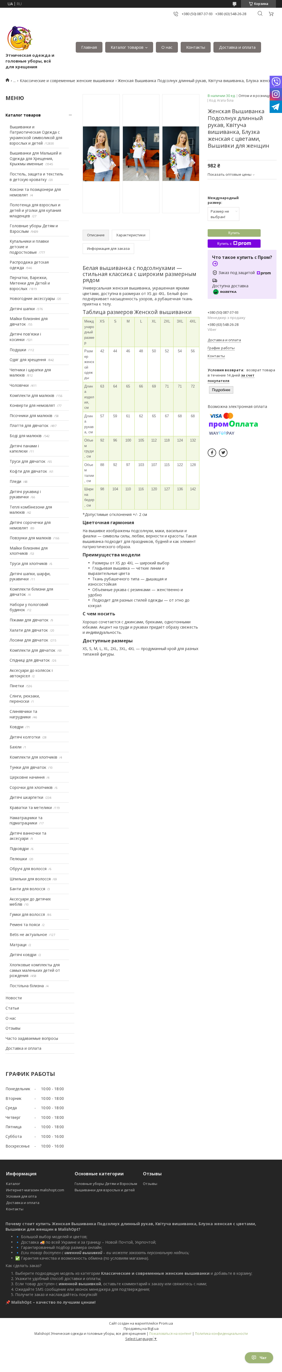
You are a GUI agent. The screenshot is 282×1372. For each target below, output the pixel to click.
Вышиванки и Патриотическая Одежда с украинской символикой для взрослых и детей (36, 135)
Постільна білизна (27, 985)
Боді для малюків (26, 435)
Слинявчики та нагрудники (23, 714)
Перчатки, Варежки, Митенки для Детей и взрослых (30, 283)
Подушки (18, 349)
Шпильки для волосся (30, 878)
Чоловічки (19, 385)
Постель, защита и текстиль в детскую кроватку (36, 176)
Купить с (224, 244)
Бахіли (15, 746)
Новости (14, 997)
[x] (223, 452)
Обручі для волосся (28, 868)
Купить (234, 233)
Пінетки (17, 685)
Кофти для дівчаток (28, 471)
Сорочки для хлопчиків (31, 787)
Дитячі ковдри (23, 954)
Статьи (12, 1008)
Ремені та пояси (25, 924)
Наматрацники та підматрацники (26, 820)
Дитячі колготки (25, 737)
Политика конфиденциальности (221, 1333)
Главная (89, 47)
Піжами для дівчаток (29, 620)
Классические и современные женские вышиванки (67, 80)
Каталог (13, 1183)
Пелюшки (18, 858)
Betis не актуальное (28, 934)
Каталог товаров (127, 47)
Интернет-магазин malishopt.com (35, 1189)
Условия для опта (21, 1196)
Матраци (18, 944)
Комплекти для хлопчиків (33, 757)
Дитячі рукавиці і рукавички (25, 494)
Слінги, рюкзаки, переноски (25, 698)
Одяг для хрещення (28, 359)
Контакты (195, 47)
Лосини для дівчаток (29, 640)
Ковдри (16, 726)
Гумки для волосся (27, 914)
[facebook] (212, 452)
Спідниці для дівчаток (30, 660)
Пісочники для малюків (31, 415)
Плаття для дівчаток (29, 425)
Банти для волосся (27, 888)
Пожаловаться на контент (170, 1333)
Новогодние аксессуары (32, 298)
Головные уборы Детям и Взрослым (106, 1183)
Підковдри (19, 848)
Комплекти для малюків (32, 395)
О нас (166, 47)
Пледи (15, 481)
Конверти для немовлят (32, 405)
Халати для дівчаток (29, 630)
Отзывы (13, 1028)
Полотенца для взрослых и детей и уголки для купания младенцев (35, 210)
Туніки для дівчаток (28, 767)
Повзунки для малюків (30, 537)
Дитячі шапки (22, 308)
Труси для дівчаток (27, 461)
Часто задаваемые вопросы (32, 1038)
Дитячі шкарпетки (26, 797)
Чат (263, 1357)
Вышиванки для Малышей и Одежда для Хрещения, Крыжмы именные (35, 158)
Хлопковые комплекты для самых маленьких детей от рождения (35, 970)
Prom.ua (166, 1323)
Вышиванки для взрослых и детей (105, 1189)
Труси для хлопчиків (28, 563)
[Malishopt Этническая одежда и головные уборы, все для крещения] (19, 38)
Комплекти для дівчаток (32, 650)
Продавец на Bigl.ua (141, 1328)
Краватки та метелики (31, 807)
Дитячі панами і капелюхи (24, 448)
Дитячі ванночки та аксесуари (28, 835)
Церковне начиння (27, 777)
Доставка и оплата (237, 47)
